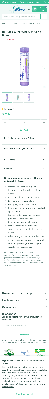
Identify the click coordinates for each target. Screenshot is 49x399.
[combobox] (21, 16)
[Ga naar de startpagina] (17, 9)
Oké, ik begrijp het (24, 393)
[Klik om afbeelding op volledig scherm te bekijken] (24, 66)
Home (4, 23)
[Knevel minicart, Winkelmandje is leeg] (34, 9)
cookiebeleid (8, 386)
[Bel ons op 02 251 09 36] (29, 9)
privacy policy (40, 342)
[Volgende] (44, 67)
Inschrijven (24, 334)
